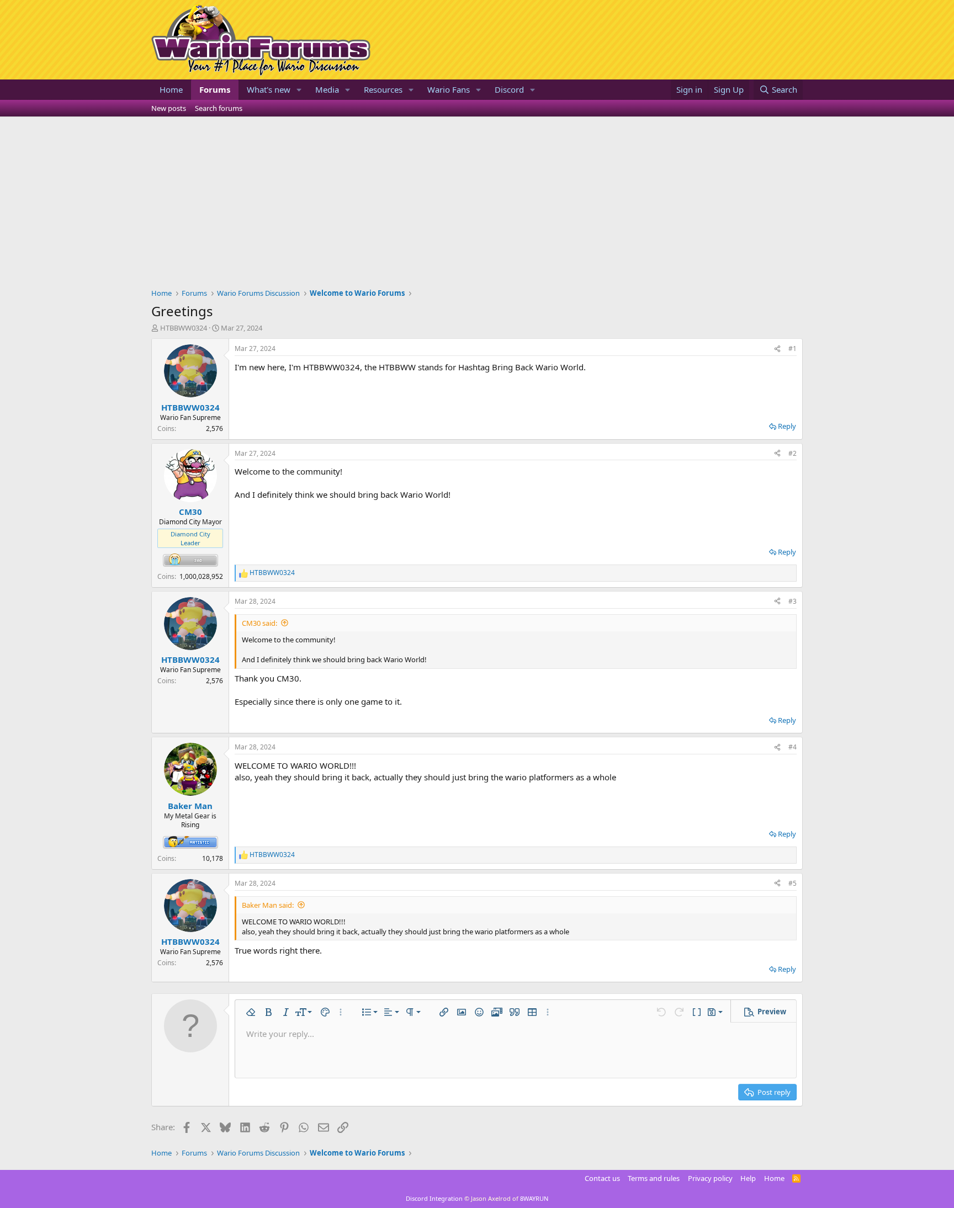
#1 (792, 348)
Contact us (602, 1178)
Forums (214, 89)
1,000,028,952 (201, 576)
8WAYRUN (534, 1198)
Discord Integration (434, 1198)
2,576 (214, 428)
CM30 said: (259, 623)
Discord (509, 89)
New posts (168, 108)
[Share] (777, 349)
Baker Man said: (268, 905)
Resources (383, 89)
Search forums (218, 108)
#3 (792, 601)
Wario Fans (448, 89)
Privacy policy (710, 1178)
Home (171, 89)
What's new (268, 89)
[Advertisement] (477, 200)
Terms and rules (654, 1178)
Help (748, 1178)
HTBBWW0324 (183, 328)
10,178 (212, 858)
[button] (299, 89)
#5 (792, 883)
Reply (787, 426)
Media (327, 89)
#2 (792, 453)
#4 (792, 747)
